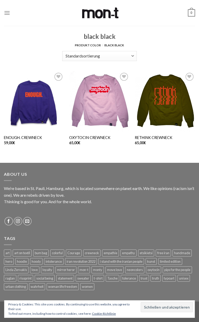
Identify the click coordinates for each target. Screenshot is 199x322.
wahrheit (37, 286)
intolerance (54, 261)
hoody (36, 261)
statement (65, 278)
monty (97, 270)
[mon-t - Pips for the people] (100, 13)
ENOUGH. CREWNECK (23, 137)
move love (114, 270)
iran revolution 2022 (81, 261)
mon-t (84, 270)
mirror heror (66, 270)
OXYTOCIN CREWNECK (89, 137)
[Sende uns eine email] (27, 221)
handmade (182, 253)
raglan (10, 278)
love (35, 270)
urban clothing (15, 286)
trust (144, 278)
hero (8, 261)
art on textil (22, 253)
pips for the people (177, 270)
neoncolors (135, 270)
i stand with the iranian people (121, 261)
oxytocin (153, 270)
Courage (73, 253)
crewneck (92, 253)
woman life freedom (62, 286)
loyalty (47, 270)
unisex (183, 278)
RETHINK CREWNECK (153, 137)
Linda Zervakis (16, 270)
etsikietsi (146, 253)
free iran (163, 253)
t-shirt (98, 278)
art (7, 253)
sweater (83, 278)
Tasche (112, 278)
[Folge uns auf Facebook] (8, 221)
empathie (110, 253)
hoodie (22, 261)
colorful (57, 253)
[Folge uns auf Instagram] (18, 221)
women (87, 286)
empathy (128, 253)
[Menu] (7, 12)
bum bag (41, 253)
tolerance (129, 278)
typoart (169, 278)
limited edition (170, 261)
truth (155, 278)
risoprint (25, 278)
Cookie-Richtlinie (104, 314)
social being (44, 278)
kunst (151, 261)
